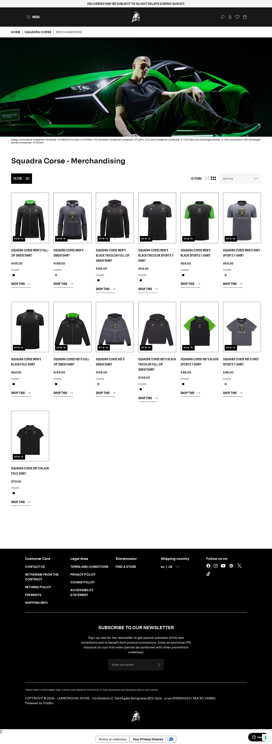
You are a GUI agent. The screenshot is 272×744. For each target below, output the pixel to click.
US (170, 566)
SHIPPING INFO (36, 602)
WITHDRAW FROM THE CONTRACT (41, 577)
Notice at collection (113, 739)
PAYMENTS (33, 595)
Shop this (18, 284)
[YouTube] (223, 566)
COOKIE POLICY (82, 582)
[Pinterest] (231, 566)
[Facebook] (208, 566)
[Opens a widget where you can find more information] (258, 737)
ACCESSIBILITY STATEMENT (82, 592)
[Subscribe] (158, 664)
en (162, 566)
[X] (239, 566)
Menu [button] (36, 17)
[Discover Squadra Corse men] (30, 218)
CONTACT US (35, 566)
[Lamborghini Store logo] (136, 17)
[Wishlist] (237, 17)
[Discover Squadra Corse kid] (72, 327)
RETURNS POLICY (38, 587)
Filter (17, 178)
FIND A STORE (126, 566)
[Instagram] (216, 566)
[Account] (230, 17)
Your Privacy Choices (148, 739)
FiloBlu (48, 703)
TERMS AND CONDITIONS (89, 566)
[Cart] (245, 17)
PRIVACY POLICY (83, 574)
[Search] (222, 17)
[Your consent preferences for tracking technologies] (265, 737)
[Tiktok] (209, 575)
